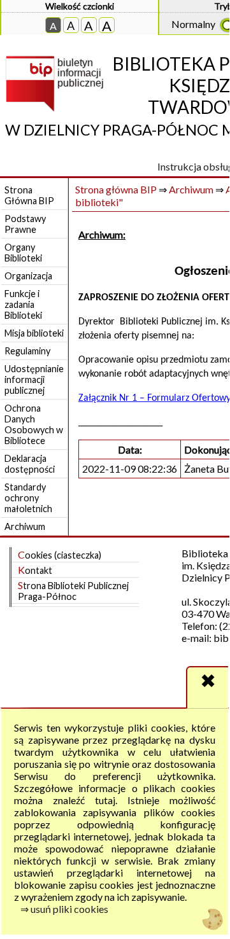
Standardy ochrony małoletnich (28, 498)
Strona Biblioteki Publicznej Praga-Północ (73, 590)
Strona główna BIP (116, 189)
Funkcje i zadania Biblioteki (23, 304)
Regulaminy (27, 350)
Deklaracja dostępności (29, 464)
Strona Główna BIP (29, 195)
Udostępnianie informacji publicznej (34, 379)
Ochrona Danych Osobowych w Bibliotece (33, 424)
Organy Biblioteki (23, 252)
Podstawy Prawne (25, 224)
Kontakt (35, 570)
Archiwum (24, 526)
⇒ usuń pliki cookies (64, 909)
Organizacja (28, 275)
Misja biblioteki (34, 333)
